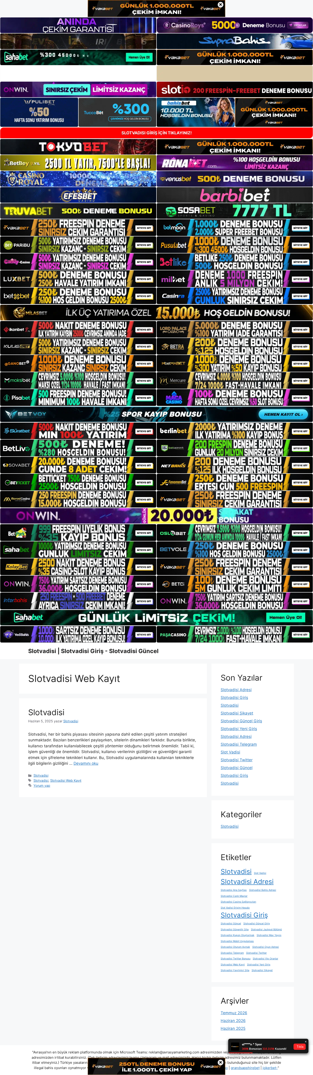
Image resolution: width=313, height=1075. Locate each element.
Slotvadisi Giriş (234, 697)
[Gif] (156, 312)
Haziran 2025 (233, 1028)
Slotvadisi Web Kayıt (65, 780)
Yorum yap (41, 785)
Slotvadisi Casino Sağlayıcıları (238, 901)
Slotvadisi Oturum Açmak (235, 946)
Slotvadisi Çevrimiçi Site (235, 970)
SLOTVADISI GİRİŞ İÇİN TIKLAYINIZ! (156, 132)
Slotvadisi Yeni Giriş (239, 728)
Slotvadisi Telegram (239, 744)
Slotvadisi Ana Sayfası (234, 890)
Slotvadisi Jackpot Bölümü (266, 929)
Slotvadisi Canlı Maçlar (234, 896)
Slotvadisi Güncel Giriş (241, 721)
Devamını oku (86, 763)
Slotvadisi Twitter (237, 760)
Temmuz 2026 (234, 1013)
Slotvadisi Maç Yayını (269, 935)
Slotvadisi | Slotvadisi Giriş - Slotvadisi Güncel (93, 651)
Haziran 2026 (233, 1020)
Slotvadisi (46, 712)
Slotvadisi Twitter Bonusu (235, 958)
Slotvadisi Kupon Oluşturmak (237, 935)
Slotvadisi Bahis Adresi (262, 890)
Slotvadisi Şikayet (237, 713)
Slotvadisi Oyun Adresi (265, 946)
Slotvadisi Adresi (236, 689)
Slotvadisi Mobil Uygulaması (237, 941)
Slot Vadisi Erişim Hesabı (235, 907)
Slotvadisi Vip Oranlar (265, 958)
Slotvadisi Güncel (237, 767)
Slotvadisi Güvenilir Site (235, 929)
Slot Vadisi (230, 752)
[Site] (78, 227)
